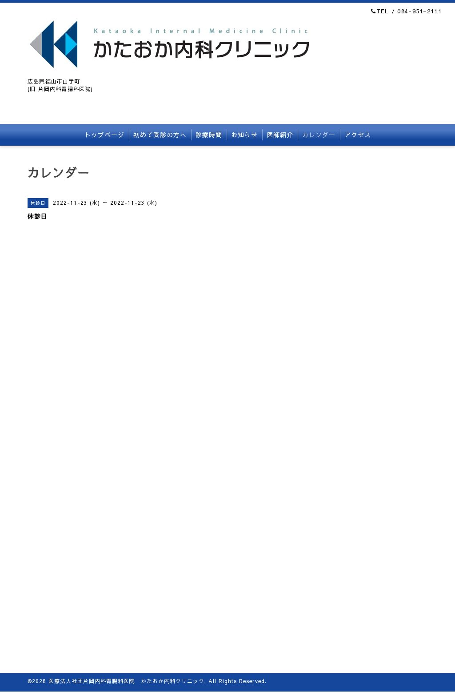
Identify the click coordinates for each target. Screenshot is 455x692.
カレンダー (318, 134)
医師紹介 (280, 134)
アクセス (357, 134)
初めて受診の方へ (160, 134)
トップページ (104, 134)
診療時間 (209, 134)
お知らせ (244, 134)
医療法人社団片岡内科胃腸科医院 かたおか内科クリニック (126, 680)
